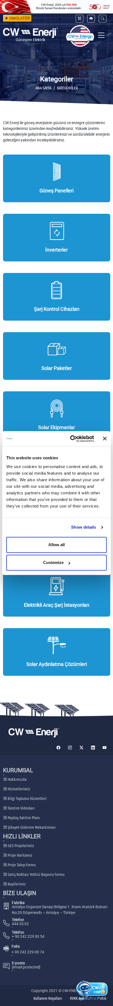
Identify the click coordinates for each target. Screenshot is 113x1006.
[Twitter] (81, 748)
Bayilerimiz (16, 884)
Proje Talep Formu (21, 865)
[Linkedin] (93, 748)
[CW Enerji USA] (80, 35)
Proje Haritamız (19, 855)
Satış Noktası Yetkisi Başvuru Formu (35, 874)
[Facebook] (58, 748)
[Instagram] (70, 748)
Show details (83, 527)
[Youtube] (104, 748)
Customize (53, 562)
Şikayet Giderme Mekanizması (31, 827)
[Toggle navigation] (101, 35)
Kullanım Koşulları (47, 998)
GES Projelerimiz (20, 845)
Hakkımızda (17, 779)
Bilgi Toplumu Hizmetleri (27, 798)
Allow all (56, 544)
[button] (102, 18)
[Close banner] (105, 439)
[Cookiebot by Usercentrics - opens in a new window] (71, 438)
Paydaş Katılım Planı (23, 818)
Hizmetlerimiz (18, 789)
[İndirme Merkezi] (91, 18)
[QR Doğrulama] (79, 18)
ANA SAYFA (43, 88)
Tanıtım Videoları (21, 808)
